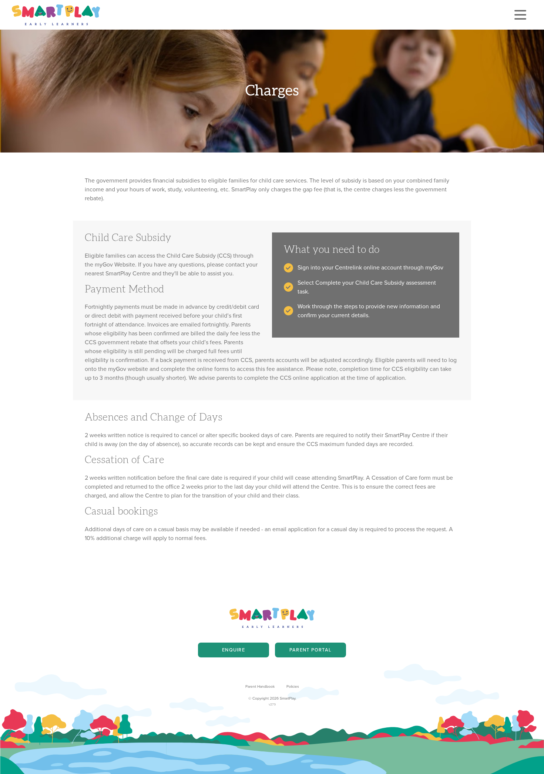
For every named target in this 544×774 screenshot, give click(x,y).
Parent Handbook (260, 686)
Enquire (233, 649)
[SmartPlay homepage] (56, 15)
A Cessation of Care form (398, 477)
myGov (434, 267)
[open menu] (520, 15)
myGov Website (115, 264)
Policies (292, 686)
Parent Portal (310, 649)
